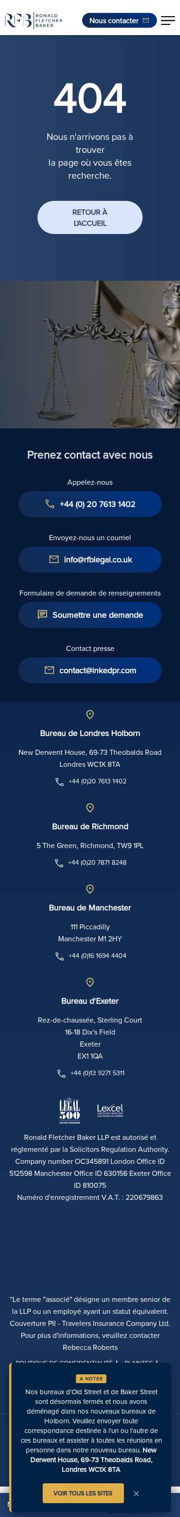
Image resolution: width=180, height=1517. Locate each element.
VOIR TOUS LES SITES (83, 1493)
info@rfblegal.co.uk (98, 559)
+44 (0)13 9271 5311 (98, 1073)
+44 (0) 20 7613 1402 (98, 504)
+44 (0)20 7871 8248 (97, 862)
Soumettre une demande (98, 614)
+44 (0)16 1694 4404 (97, 955)
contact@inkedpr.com (98, 670)
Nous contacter (114, 20)
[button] (168, 20)
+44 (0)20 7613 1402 (97, 781)
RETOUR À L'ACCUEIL (90, 217)
